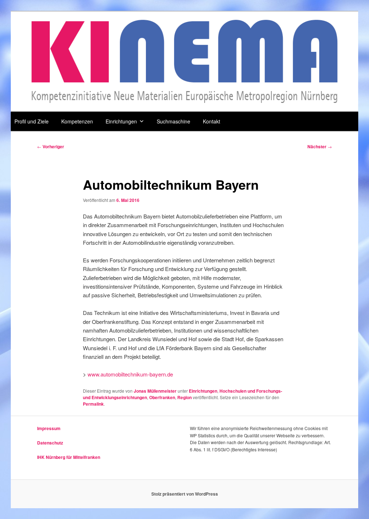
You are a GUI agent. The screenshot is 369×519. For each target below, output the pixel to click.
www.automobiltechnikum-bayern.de (130, 374)
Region (184, 397)
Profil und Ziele (31, 121)
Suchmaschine (173, 121)
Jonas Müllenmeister (155, 391)
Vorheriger (50, 146)
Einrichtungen (121, 121)
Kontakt (211, 121)
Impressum (49, 428)
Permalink (93, 404)
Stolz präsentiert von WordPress (184, 494)
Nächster (319, 146)
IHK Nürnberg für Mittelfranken (68, 457)
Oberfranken (162, 397)
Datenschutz (50, 442)
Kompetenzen (77, 121)
